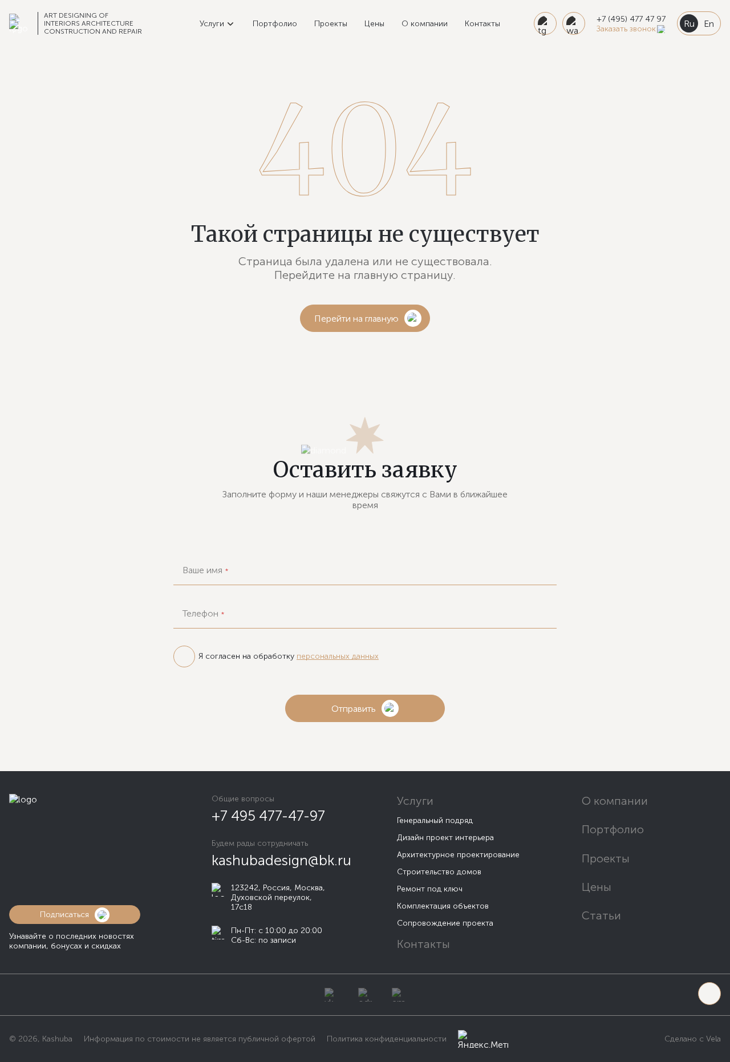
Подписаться (64, 914)
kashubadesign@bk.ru (281, 860)
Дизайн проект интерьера (445, 837)
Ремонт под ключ (430, 889)
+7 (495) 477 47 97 (631, 19)
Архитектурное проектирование (458, 855)
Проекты (330, 24)
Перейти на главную (356, 318)
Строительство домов (439, 872)
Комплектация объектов (443, 906)
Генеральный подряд (435, 820)
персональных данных (338, 656)
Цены (374, 24)
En (709, 23)
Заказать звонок (626, 29)
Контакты (482, 24)
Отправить (353, 708)
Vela (712, 1039)
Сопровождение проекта (445, 923)
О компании (425, 24)
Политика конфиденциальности (387, 1039)
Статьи (601, 915)
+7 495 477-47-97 (268, 816)
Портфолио (275, 24)
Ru (689, 23)
